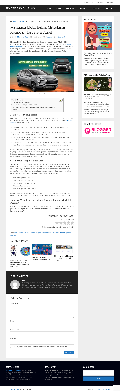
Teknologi (69, 8)
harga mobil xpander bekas (45, 233)
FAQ (93, 2)
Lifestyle (83, 8)
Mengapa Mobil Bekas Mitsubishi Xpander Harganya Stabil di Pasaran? (34, 108)
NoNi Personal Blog (21, 37)
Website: (13, 339)
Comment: (14, 303)
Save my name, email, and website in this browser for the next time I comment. (40, 347)
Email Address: (15, 330)
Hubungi (110, 2)
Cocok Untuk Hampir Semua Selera (25, 105)
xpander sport (60, 233)
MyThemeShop (98, 389)
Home (49, 8)
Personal (49, 37)
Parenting (96, 8)
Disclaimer (100, 2)
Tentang (86, 2)
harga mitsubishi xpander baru (24, 233)
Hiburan (108, 8)
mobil (22, 118)
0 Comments (61, 37)
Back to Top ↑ (109, 389)
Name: (12, 321)
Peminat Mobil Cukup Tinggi (22, 102)
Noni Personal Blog (20, 8)
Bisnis (58, 8)
